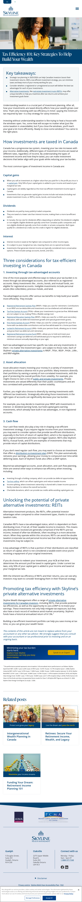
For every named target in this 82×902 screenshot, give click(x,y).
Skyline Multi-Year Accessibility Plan (45, 885)
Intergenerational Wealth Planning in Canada (18, 736)
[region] (41, 894)
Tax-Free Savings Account (17, 311)
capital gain (13, 183)
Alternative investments (19, 91)
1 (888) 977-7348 (67, 860)
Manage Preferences (33, 898)
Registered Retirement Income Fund (21, 334)
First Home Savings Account (18, 323)
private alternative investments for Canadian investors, (34, 601)
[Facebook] (62, 867)
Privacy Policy (68, 894)
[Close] (78, 889)
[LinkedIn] (66, 867)
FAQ (62, 885)
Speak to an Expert (61, 652)
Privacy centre (24, 885)
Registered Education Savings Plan (21, 317)
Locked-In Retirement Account (19, 328)
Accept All (49, 898)
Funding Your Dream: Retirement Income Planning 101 (20, 785)
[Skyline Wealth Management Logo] (11, 15)
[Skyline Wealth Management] (41, 841)
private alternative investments (27, 350)
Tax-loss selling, (13, 481)
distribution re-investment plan (31, 453)
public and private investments (48, 378)
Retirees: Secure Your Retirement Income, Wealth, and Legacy (58, 736)
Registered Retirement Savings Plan (21, 306)
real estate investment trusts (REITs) (47, 91)
